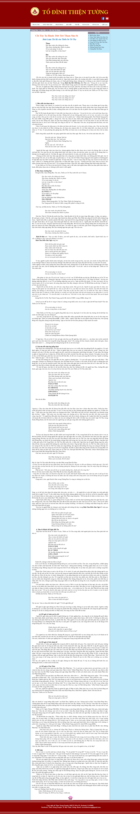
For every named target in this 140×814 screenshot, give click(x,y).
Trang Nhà (35, 30)
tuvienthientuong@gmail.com (91, 807)
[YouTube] (107, 18)
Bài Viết (43, 30)
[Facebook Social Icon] (103, 18)
